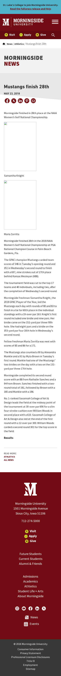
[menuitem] (10, 35)
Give (33, 541)
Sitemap (30, 668)
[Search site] (54, 22)
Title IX (31, 661)
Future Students (30, 554)
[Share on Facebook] (7, 100)
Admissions (30, 576)
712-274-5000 (30, 521)
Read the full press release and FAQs (30, 8)
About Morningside (30, 596)
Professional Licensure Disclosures (30, 657)
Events (34, 624)
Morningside (23, 60)
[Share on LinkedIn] (20, 100)
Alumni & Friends (30, 564)
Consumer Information (30, 649)
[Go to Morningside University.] (4, 44)
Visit (33, 531)
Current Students (30, 559)
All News (9, 460)
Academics (30, 581)
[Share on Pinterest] (26, 100)
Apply (33, 536)
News (34, 617)
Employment (30, 664)
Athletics (9, 456)
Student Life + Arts (30, 591)
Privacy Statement (30, 653)
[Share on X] (13, 100)
